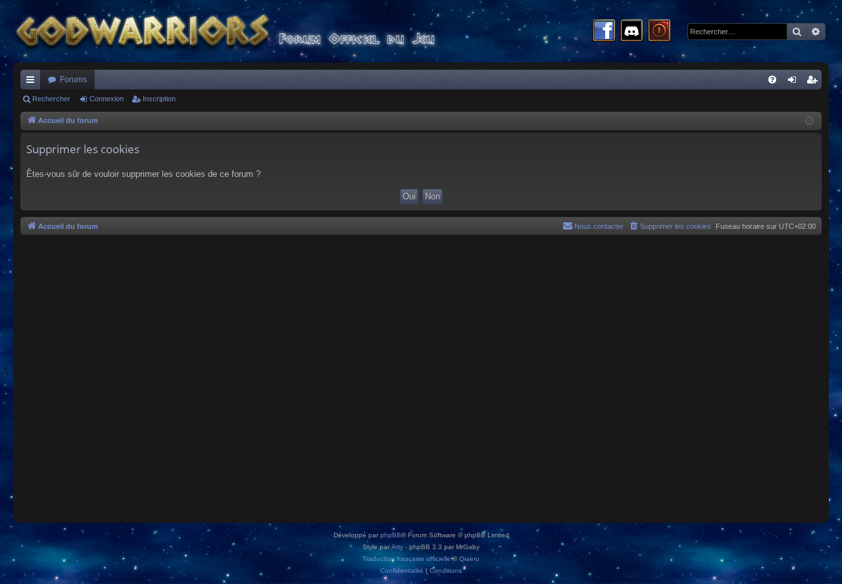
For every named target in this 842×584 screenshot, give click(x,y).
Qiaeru (469, 558)
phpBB (390, 535)
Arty (397, 546)
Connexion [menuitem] (794, 82)
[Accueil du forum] (250, 31)
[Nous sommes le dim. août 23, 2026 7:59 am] (809, 121)
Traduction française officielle (406, 558)
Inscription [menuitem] (814, 82)
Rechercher (51, 99)
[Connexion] (659, 31)
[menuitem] (772, 79)
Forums (73, 79)
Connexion (106, 99)
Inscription (159, 99)
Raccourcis (33, 82)
